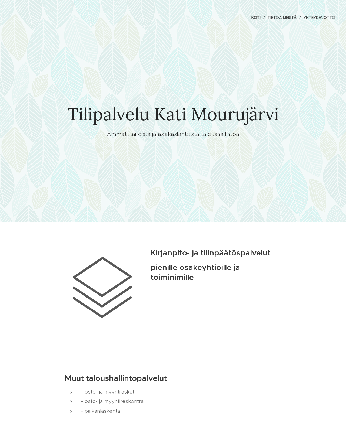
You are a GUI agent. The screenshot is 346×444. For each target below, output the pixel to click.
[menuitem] (257, 17)
